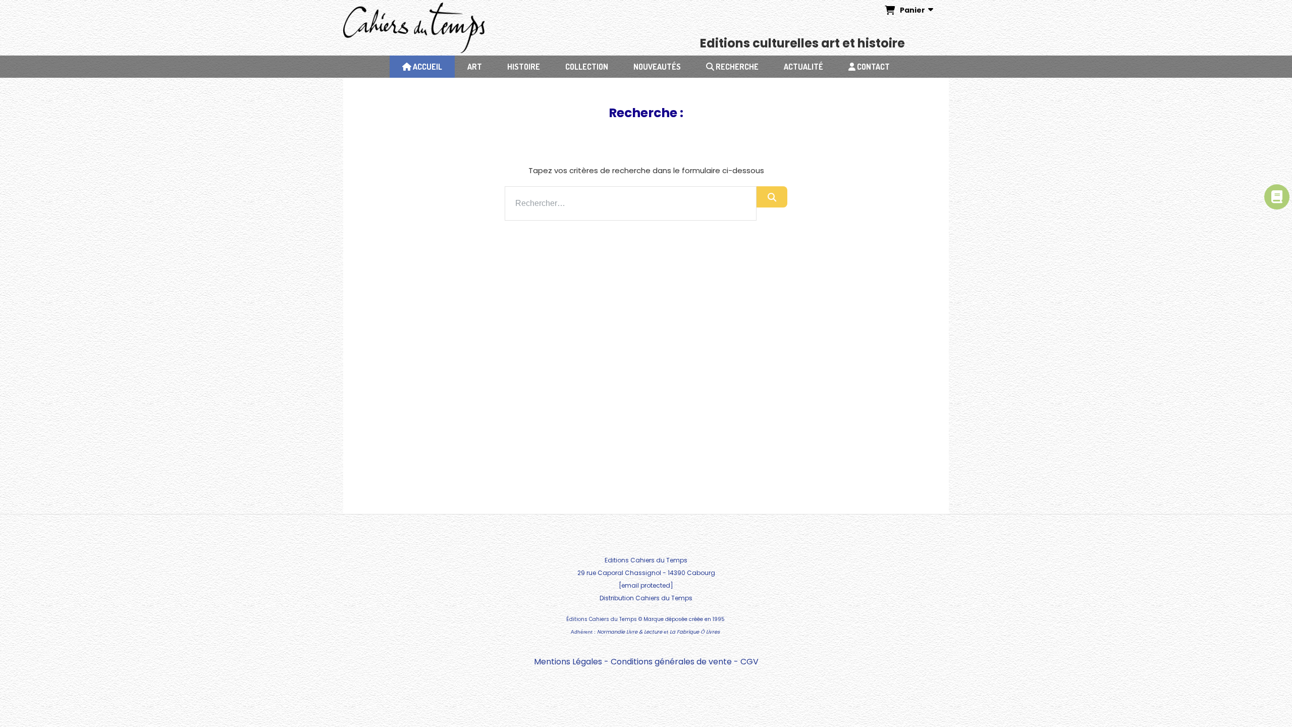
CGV (749, 661)
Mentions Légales (568, 661)
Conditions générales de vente (671, 661)
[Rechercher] (772, 196)
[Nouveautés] (1276, 197)
